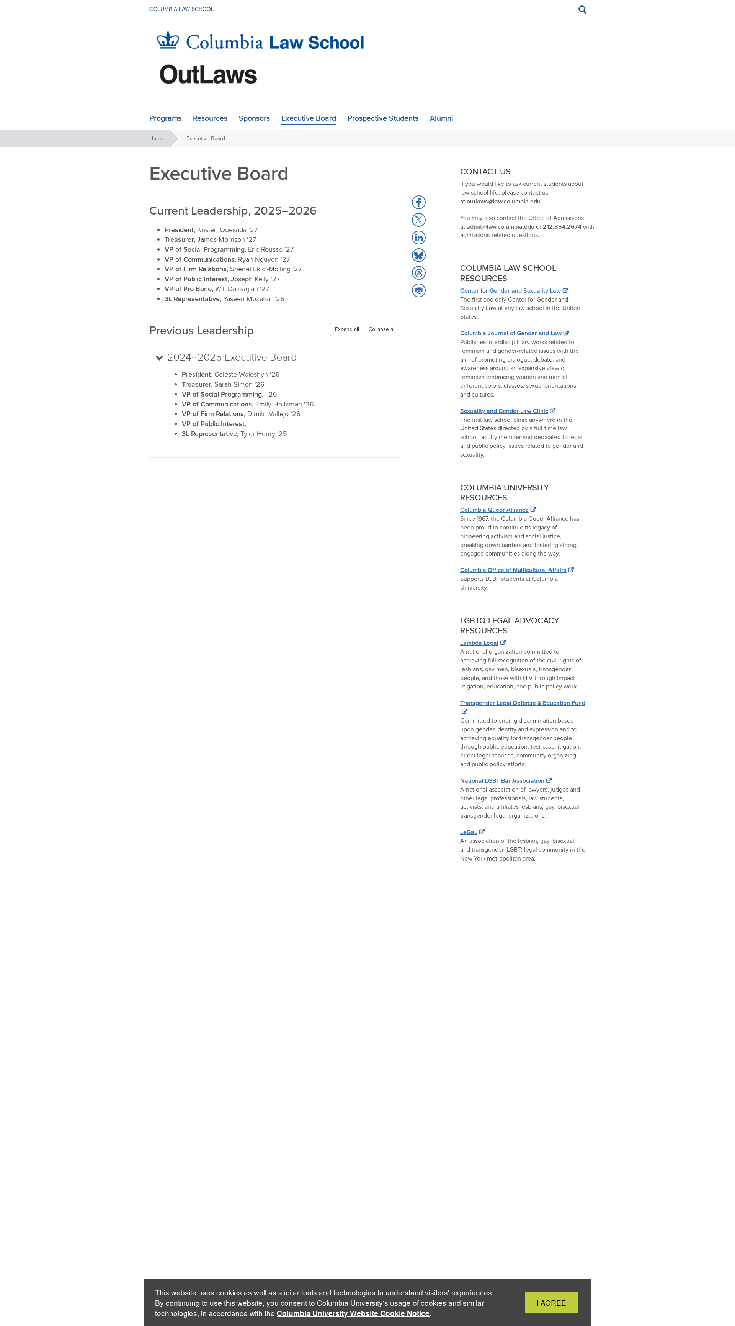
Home (156, 138)
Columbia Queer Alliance (494, 509)
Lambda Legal (479, 642)
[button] (419, 202)
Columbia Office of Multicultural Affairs (513, 569)
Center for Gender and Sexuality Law (510, 290)
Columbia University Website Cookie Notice (353, 1313)
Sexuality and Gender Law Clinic (504, 410)
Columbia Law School (181, 9)
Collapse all (382, 329)
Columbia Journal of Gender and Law (511, 333)
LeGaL (468, 832)
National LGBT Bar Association (502, 780)
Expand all (347, 329)
